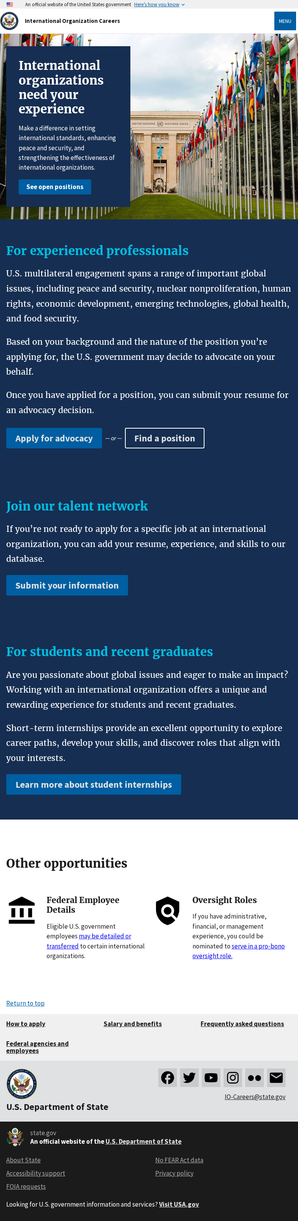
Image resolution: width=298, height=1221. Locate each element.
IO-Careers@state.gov (255, 1096)
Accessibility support (35, 1173)
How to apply (25, 1024)
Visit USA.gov (179, 1204)
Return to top (25, 1003)
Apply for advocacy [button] (54, 438)
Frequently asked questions (242, 1024)
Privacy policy (174, 1173)
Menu (285, 20)
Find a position (164, 438)
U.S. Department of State (144, 1141)
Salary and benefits (133, 1024)
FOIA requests (26, 1186)
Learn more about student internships (94, 784)
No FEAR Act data (179, 1160)
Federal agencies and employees (37, 1047)
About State (23, 1160)
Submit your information (67, 585)
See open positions (54, 186)
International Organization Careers (72, 20)
